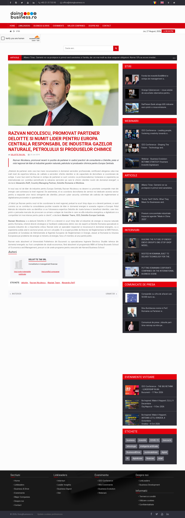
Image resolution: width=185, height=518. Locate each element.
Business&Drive (133, 454)
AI (128, 460)
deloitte (24, 283)
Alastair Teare (54, 283)
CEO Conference (105, 483)
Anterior (16, 294)
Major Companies (76, 26)
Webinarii (102, 495)
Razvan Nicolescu (38, 283)
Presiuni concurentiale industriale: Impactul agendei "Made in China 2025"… (156, 216)
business (131, 442)
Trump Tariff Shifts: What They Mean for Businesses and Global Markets (56, 57)
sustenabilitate (151, 454)
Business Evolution (106, 491)
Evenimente (58, 26)
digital (164, 454)
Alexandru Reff (68, 283)
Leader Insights (64, 487)
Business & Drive (42, 26)
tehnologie (131, 448)
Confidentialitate (146, 506)
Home (12, 26)
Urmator (110, 294)
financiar (150, 460)
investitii (142, 442)
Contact (106, 26)
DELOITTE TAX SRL (18, 155)
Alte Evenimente (105, 487)
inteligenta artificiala (149, 448)
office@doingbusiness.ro (73, 2)
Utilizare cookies (146, 502)
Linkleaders (24, 26)
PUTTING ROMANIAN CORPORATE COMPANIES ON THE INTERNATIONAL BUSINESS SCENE (158, 271)
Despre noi (94, 26)
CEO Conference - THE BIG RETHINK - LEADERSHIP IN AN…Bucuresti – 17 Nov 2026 (157, 389)
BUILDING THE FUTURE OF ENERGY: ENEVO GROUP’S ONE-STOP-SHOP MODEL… (157, 242)
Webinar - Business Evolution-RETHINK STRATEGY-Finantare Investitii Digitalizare (155, 162)
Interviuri (61, 483)
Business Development (149, 487)
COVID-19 (154, 442)
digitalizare (137, 460)
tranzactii (167, 442)
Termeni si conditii (147, 498)
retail (160, 460)
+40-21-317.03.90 (48, 2)
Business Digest (64, 491)
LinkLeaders (144, 483)
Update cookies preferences (50, 516)
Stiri (18, 31)
